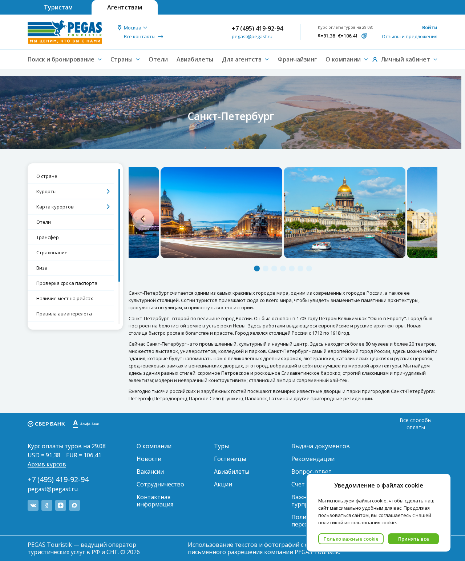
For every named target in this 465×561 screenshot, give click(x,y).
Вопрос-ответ (311, 472)
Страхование (52, 252)
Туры (221, 446)
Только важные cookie (351, 539)
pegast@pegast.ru (252, 36)
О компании (154, 446)
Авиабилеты (195, 59)
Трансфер (47, 237)
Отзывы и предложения (409, 36)
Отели (158, 59)
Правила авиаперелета (64, 313)
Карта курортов (55, 206)
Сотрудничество (160, 484)
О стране (46, 176)
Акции (223, 484)
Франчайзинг (297, 59)
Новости (149, 459)
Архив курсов (47, 464)
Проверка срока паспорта (66, 283)
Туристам (58, 7)
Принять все (413, 539)
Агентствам (124, 7)
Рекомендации (313, 459)
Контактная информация (155, 500)
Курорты (46, 191)
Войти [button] (429, 27)
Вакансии (150, 472)
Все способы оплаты (416, 424)
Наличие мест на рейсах (64, 298)
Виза (42, 267)
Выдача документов (320, 446)
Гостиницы (230, 459)
